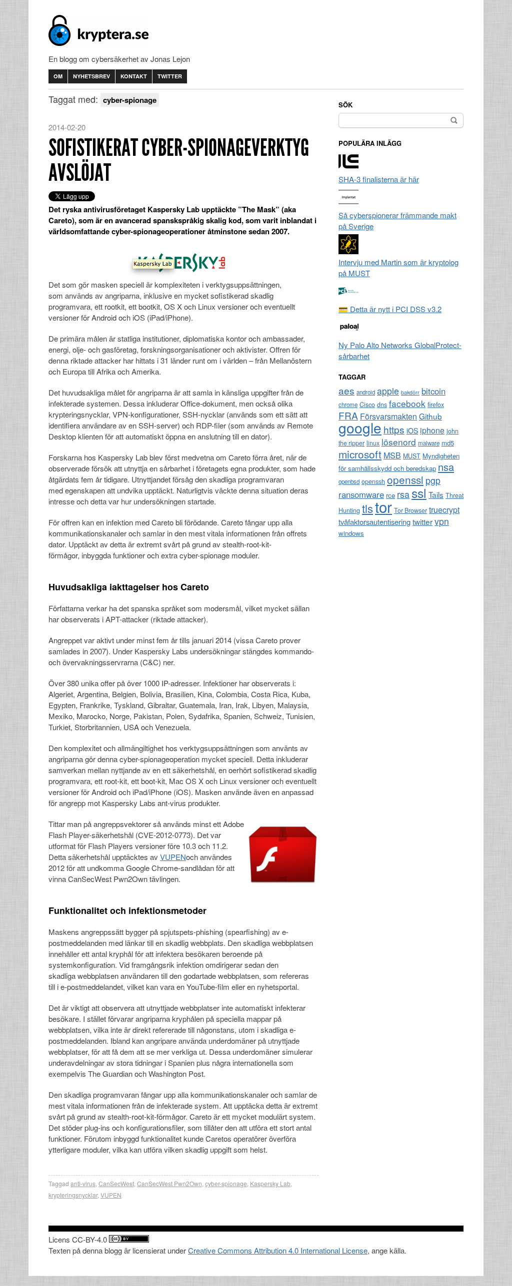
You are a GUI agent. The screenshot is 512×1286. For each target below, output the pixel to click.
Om (58, 76)
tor (383, 506)
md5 (448, 442)
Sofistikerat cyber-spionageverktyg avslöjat (178, 160)
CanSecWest (116, 1183)
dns (382, 404)
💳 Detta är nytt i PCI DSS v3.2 (390, 309)
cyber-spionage (226, 1183)
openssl (405, 479)
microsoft (360, 453)
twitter (422, 521)
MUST (411, 455)
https (394, 429)
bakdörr (410, 392)
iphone (432, 430)
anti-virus (83, 1183)
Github (430, 416)
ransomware (361, 494)
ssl (419, 492)
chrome (348, 405)
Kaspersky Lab (270, 1183)
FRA (348, 415)
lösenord (399, 441)
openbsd (349, 481)
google (360, 427)
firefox (436, 404)
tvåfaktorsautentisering (374, 521)
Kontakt (133, 76)
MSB (392, 455)
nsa (446, 466)
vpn (441, 521)
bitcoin (434, 391)
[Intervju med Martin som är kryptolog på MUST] (348, 251)
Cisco (367, 404)
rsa (403, 494)
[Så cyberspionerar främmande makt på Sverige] (348, 204)
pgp (433, 480)
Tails (436, 494)
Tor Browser (410, 510)
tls (367, 508)
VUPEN (173, 857)
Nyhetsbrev (91, 76)
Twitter (170, 76)
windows (351, 533)
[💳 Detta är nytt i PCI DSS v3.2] (348, 298)
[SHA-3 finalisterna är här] (348, 168)
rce (390, 495)
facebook (407, 403)
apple (388, 391)
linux (373, 442)
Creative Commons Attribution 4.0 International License (278, 1250)
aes (346, 390)
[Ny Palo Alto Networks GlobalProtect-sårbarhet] (348, 334)
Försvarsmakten (388, 416)
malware (429, 443)
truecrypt (444, 509)
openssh (373, 481)
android (365, 392)
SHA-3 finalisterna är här (378, 179)
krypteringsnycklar (73, 1195)
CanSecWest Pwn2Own (169, 1183)
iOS (412, 430)
